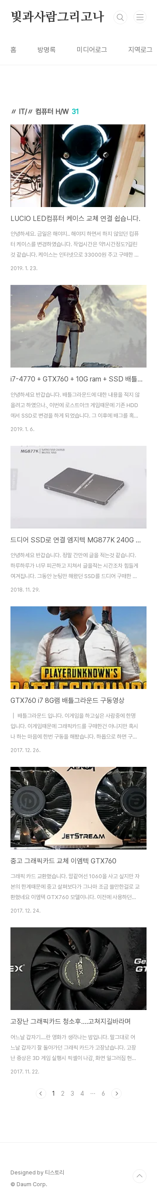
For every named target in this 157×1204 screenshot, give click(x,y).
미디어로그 (92, 50)
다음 (116, 1093)
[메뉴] (140, 16)
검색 (120, 17)
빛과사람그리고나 (57, 17)
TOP (140, 1176)
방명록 (47, 50)
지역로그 (140, 50)
